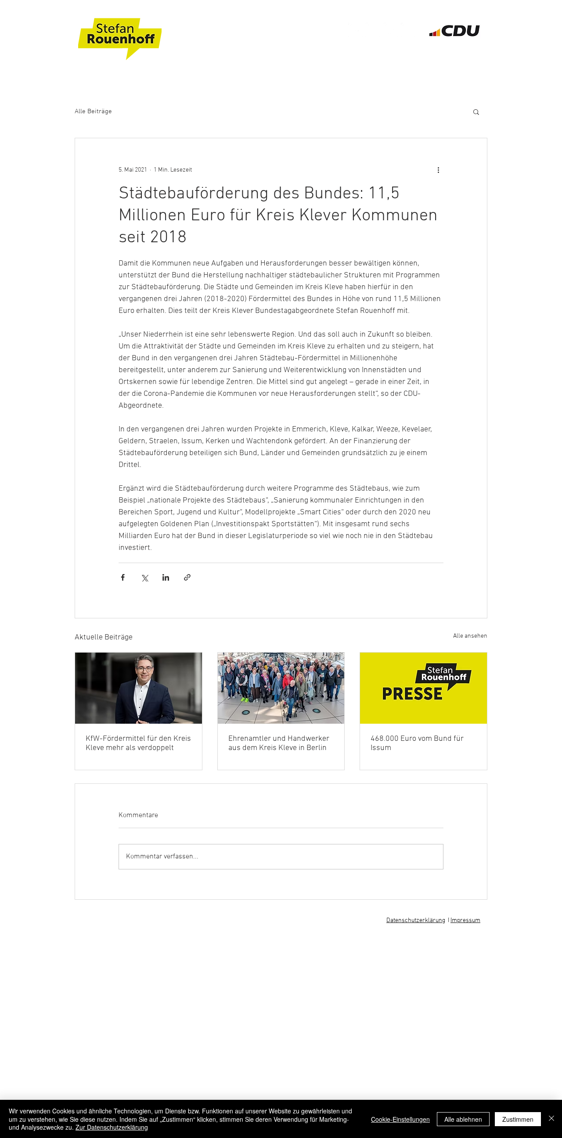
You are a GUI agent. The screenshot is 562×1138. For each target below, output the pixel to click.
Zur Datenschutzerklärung (112, 1127)
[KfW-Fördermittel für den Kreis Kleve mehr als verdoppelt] (138, 688)
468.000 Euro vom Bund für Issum (417, 743)
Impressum (465, 920)
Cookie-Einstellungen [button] (400, 1119)
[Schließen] (551, 1119)
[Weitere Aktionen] (438, 170)
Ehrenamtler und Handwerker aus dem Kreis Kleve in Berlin (278, 743)
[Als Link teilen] (187, 577)
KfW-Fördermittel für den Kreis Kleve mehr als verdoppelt (138, 743)
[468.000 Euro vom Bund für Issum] (423, 688)
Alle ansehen (470, 636)
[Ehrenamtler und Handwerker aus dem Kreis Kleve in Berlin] (281, 688)
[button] (476, 111)
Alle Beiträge (93, 111)
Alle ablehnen (463, 1119)
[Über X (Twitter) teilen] (144, 577)
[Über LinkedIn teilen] (166, 577)
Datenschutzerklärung (415, 920)
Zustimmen (517, 1119)
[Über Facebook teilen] (123, 577)
